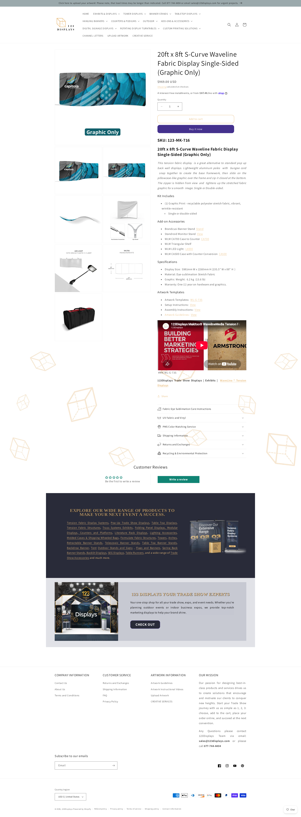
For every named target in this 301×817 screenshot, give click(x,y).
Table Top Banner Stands (159, 543)
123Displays (67, 809)
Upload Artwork (160, 695)
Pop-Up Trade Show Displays (130, 523)
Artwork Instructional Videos (167, 689)
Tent (94, 548)
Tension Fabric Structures (83, 528)
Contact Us (61, 683)
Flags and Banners (148, 548)
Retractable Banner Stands (84, 543)
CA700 (205, 239)
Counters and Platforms (95, 533)
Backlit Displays (96, 553)
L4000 (189, 249)
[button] (106, 13)
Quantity (161, 99)
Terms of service (134, 809)
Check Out (145, 624)
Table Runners (135, 553)
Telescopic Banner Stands (122, 543)
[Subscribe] (113, 765)
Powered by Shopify (82, 809)
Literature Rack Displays (131, 533)
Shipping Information (115, 689)
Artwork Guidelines (162, 683)
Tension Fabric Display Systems (88, 523)
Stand (199, 229)
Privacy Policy (110, 701)
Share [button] (164, 396)
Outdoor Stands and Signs (115, 548)
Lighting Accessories (163, 533)
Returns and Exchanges (116, 683)
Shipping (161, 86)
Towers (162, 538)
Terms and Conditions (67, 695)
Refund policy (100, 809)
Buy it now (195, 129)
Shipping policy (152, 809)
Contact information (172, 809)
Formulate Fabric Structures (138, 538)
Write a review (178, 479)
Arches (172, 538)
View (200, 234)
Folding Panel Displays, (151, 528)
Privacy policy (116, 809)
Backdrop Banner (78, 548)
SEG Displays (116, 553)
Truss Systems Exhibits (118, 528)
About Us (60, 689)
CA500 (223, 254)
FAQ (105, 695)
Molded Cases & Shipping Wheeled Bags (93, 538)
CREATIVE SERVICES (161, 701)
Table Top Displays (164, 523)
